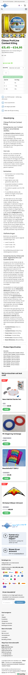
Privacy (8, 665)
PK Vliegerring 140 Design (11, 434)
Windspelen (5, 621)
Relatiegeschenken (7, 625)
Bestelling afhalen (6, 639)
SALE (4, 403)
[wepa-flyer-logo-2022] (4, 5)
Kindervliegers (6, 472)
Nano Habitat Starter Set (11, 399)
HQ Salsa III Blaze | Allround (12, 503)
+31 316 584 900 (7, 654)
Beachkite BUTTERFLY (10, 468)
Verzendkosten (6, 635)
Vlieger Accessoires (7, 438)
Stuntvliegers (5, 507)
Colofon (4, 665)
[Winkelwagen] (25, 5)
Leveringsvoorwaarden (12, 664)
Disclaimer (21, 664)
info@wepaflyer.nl (7, 655)
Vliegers (4, 617)
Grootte (5, 67)
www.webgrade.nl (17, 662)
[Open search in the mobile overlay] (2, 9)
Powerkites (4, 619)
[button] (20, 5)
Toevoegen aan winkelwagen (13, 77)
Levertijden (5, 637)
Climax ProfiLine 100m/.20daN (11, 353)
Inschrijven (20, 602)
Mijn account (5, 633)
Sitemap (4, 664)
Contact (4, 631)
